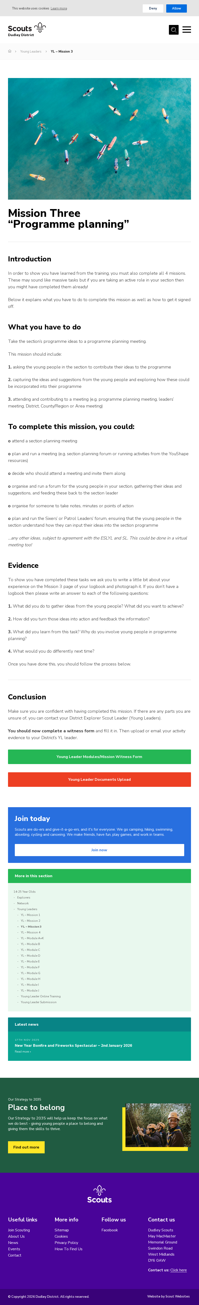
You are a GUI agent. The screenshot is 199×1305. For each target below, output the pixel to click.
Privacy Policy (66, 1242)
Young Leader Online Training (41, 996)
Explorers (23, 897)
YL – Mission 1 (30, 915)
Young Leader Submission (39, 1002)
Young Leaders (30, 51)
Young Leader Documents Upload (99, 779)
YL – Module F (30, 967)
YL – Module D (30, 956)
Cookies (61, 1236)
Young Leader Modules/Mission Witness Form (99, 756)
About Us (16, 1236)
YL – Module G (30, 973)
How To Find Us (69, 1249)
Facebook (109, 1230)
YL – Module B (30, 944)
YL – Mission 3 (31, 927)
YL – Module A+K (32, 938)
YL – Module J (30, 990)
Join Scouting (19, 1230)
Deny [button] (153, 8)
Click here (178, 1270)
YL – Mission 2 (30, 921)
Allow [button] (176, 8)
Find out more (26, 1147)
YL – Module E (30, 961)
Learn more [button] (59, 8)
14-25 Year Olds (25, 892)
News (13, 1242)
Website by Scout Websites (168, 1296)
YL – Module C (30, 950)
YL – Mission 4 (30, 932)
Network (23, 903)
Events (14, 1249)
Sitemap (62, 1230)
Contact (14, 1255)
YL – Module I (30, 985)
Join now (99, 850)
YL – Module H (30, 979)
